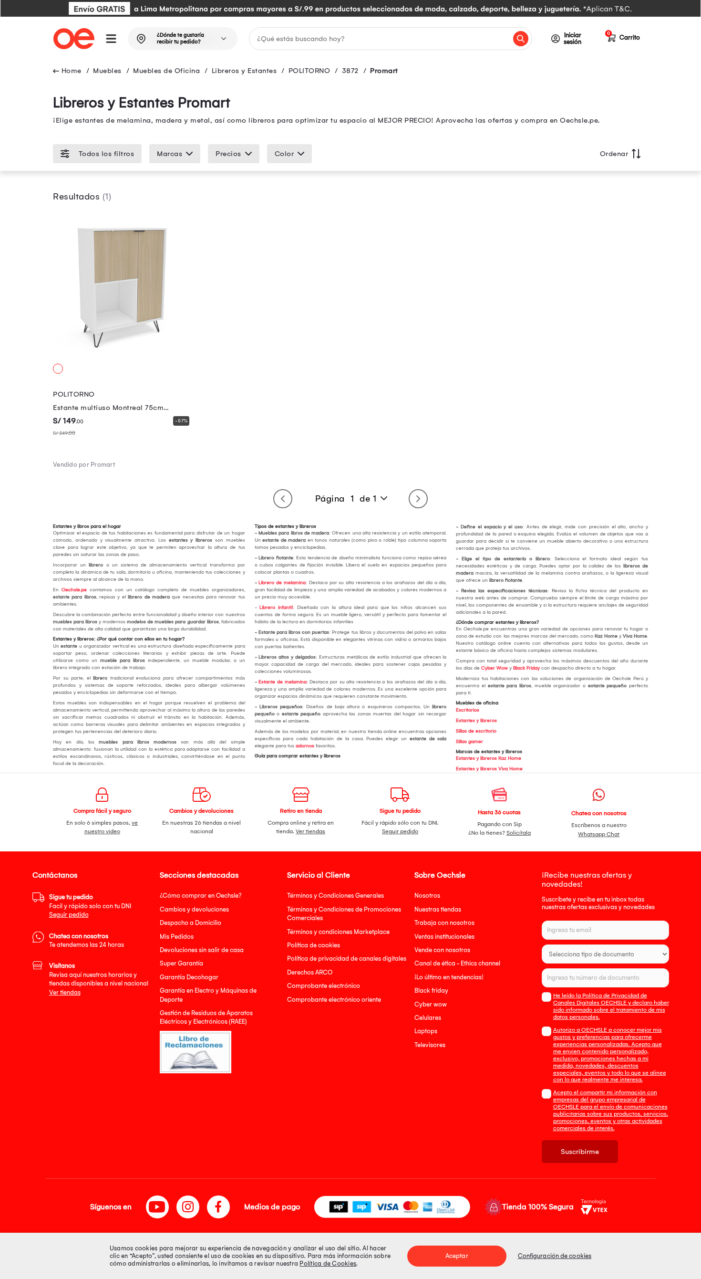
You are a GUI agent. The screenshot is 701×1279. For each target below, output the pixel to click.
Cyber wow (430, 1004)
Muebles (107, 70)
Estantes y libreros (476, 720)
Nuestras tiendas (437, 909)
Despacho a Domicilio (190, 922)
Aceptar (456, 1255)
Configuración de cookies (554, 1255)
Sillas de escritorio (476, 731)
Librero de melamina (282, 583)
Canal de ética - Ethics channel (457, 963)
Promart (384, 70)
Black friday (431, 990)
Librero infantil (276, 607)
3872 (350, 70)
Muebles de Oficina (166, 70)
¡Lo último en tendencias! (449, 977)
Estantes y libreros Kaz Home (488, 758)
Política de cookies (313, 945)
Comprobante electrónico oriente (334, 999)
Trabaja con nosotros (444, 922)
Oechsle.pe (74, 590)
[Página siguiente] (418, 498)
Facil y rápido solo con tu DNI (90, 905)
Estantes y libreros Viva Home (489, 769)
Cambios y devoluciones (194, 909)
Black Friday (526, 668)
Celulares (427, 1017)
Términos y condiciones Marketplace (338, 931)
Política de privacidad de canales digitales (346, 958)
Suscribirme (580, 1151)
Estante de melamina (282, 682)
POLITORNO (309, 70)
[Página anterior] (282, 498)
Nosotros (427, 895)
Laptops (425, 1031)
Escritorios (467, 710)
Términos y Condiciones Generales (335, 895)
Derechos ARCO (309, 972)
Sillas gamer (469, 741)
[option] (350, 8)
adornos (305, 746)
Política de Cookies (327, 1263)
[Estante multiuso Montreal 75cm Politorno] (123, 355)
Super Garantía (181, 963)
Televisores (429, 1044)
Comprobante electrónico (323, 985)
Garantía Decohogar (189, 977)
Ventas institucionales (444, 936)
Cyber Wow (494, 668)
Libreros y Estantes (244, 70)
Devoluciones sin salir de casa (202, 950)
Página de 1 (346, 498)
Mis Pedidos (177, 936)
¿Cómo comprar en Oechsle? (201, 895)
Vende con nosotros (442, 950)
